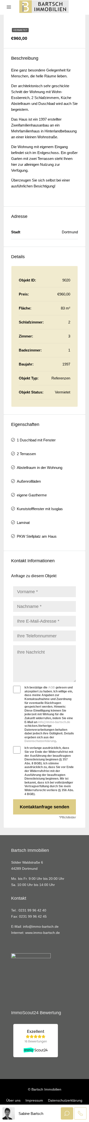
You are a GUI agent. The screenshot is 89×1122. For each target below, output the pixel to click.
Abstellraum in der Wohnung (39, 467)
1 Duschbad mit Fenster (36, 440)
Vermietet (20, 30)
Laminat (23, 522)
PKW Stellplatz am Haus (37, 536)
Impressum (34, 1100)
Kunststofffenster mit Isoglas (40, 509)
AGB (51, 687)
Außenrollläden (29, 481)
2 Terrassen (26, 454)
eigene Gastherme (32, 495)
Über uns (13, 1100)
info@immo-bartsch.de (54, 722)
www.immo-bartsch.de (42, 933)
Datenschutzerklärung (40, 741)
